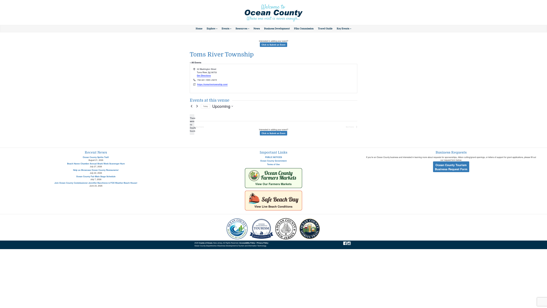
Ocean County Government (273, 160)
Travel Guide (325, 28)
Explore (211, 28)
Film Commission (304, 28)
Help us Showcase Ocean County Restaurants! (96, 170)
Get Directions (204, 75)
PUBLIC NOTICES (273, 157)
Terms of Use (273, 164)
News (257, 28)
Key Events (343, 28)
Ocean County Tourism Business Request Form (451, 167)
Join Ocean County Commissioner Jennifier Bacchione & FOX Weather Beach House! (95, 182)
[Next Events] (197, 106)
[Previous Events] (191, 106)
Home (199, 28)
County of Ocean (205, 243)
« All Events (195, 62)
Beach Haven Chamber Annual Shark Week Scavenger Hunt (96, 163)
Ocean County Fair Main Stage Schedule (96, 176)
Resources (242, 28)
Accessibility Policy (247, 243)
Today (205, 106)
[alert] (192, 124)
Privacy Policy (262, 243)
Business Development (277, 28)
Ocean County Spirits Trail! (96, 157)
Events (226, 28)
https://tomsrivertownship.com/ (212, 84)
